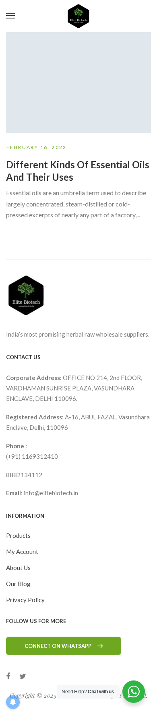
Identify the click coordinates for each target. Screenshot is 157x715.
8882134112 (24, 474)
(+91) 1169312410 (32, 456)
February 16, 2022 (36, 147)
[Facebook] (8, 676)
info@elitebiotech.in (51, 492)
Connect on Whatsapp (58, 646)
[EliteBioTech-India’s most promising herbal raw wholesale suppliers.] (78, 16)
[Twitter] (22, 676)
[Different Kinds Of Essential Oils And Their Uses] (78, 82)
